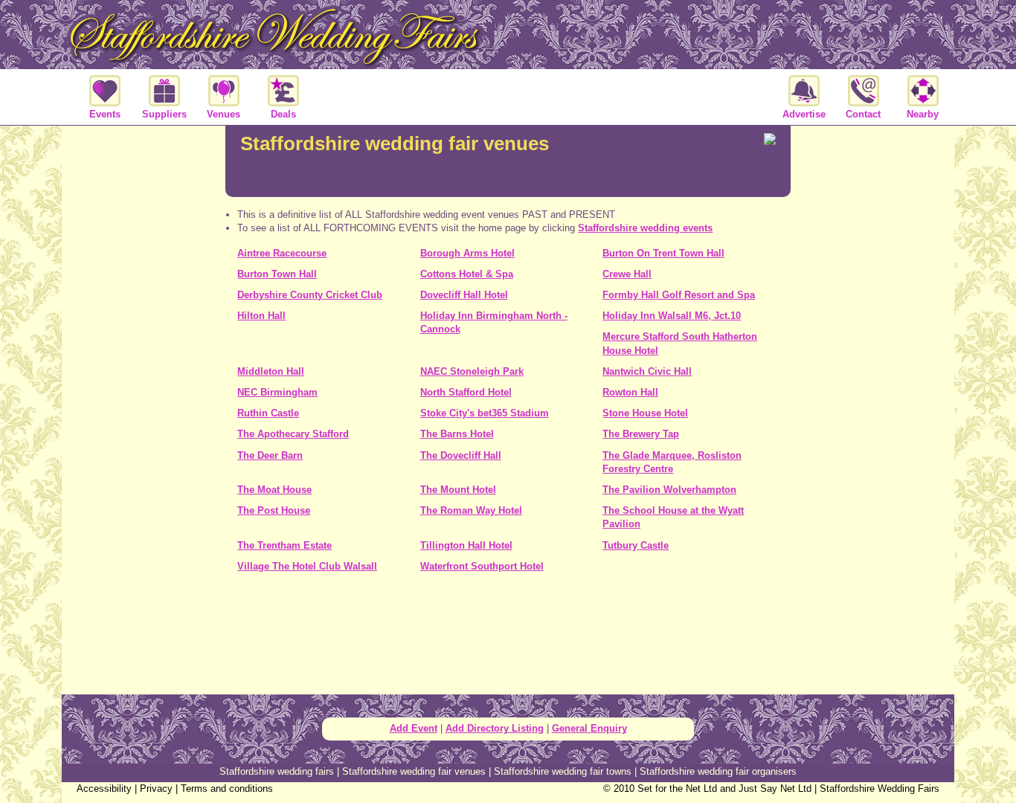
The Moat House (274, 489)
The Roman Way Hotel (471, 510)
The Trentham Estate (284, 545)
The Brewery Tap (640, 433)
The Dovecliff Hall (460, 455)
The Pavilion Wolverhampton (669, 489)
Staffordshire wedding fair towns (562, 771)
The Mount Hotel (458, 489)
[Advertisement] (508, 639)
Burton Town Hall (277, 274)
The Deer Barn (270, 455)
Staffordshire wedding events (645, 227)
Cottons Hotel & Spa (466, 274)
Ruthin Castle (268, 413)
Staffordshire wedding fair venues (414, 771)
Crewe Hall (627, 274)
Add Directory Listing (495, 728)
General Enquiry (589, 728)
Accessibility (104, 788)
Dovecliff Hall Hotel (464, 294)
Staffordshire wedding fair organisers (718, 771)
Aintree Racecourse (282, 253)
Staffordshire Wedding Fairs (879, 788)
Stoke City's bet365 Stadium (484, 413)
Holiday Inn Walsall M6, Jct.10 (671, 315)
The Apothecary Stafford (293, 433)
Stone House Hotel (645, 413)
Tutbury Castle (635, 545)
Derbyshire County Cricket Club (309, 294)
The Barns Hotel (457, 433)
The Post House (273, 510)
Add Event (413, 728)
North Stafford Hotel (466, 392)
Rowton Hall (630, 392)
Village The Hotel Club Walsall (307, 566)
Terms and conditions (227, 788)
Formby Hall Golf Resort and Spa (678, 294)
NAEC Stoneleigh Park (472, 371)
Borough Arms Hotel (467, 253)
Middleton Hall (270, 371)
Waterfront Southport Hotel (482, 566)
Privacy (156, 788)
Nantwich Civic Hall (647, 371)
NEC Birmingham (277, 392)
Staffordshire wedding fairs (276, 771)
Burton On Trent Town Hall (663, 253)
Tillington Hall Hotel (466, 545)
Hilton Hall (261, 315)
